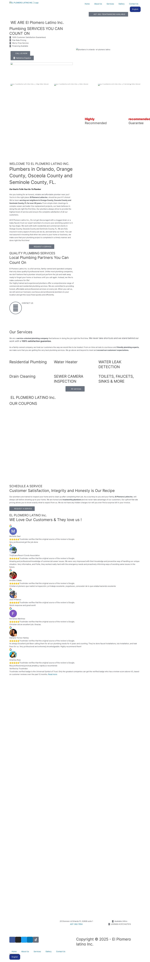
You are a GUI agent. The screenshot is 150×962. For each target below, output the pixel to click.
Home (87, 4)
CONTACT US (27, 303)
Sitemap (80, 950)
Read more (52, 674)
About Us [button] (98, 4)
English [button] (135, 9)
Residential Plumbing (28, 362)
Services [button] (110, 4)
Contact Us (133, 4)
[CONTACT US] (15, 308)
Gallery (121, 4)
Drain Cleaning (22, 376)
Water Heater (66, 362)
